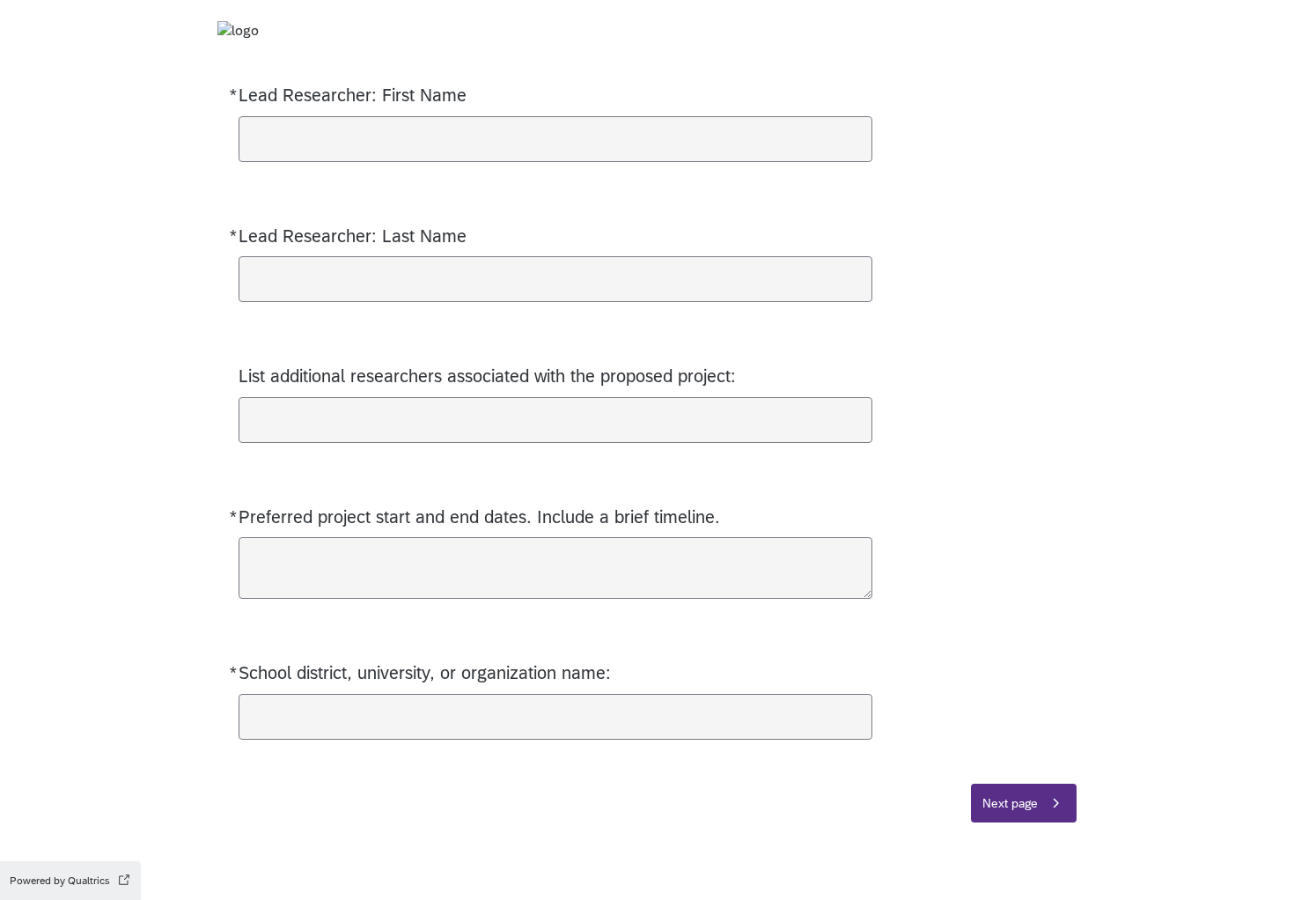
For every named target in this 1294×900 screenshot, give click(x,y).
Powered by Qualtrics (60, 880)
